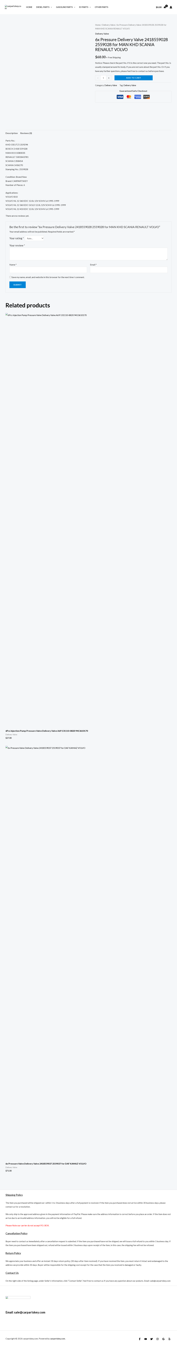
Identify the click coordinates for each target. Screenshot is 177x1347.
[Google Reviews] (163, 1339)
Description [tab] (12, 133)
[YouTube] (145, 1339)
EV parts (83, 7)
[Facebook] (139, 1339)
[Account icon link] (171, 7)
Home (29, 7)
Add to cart (133, 78)
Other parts (101, 7)
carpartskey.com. (57, 1338)
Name (13, 264)
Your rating (16, 238)
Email (93, 264)
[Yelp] (169, 1339)
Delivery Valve (108, 25)
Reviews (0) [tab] (26, 133)
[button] (50, 7)
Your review (17, 245)
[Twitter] (151, 1339)
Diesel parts (42, 7)
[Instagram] (157, 1339)
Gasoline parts (64, 7)
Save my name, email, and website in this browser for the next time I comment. (48, 277)
